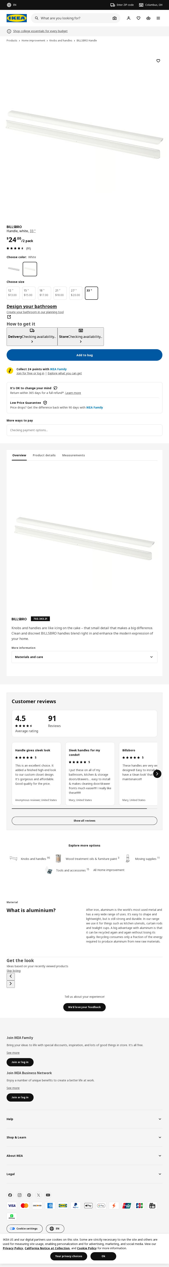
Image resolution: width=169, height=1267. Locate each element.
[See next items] (157, 774)
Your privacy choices (68, 1256)
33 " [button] (33, 231)
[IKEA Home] (17, 18)
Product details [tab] (44, 455)
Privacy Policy (13, 1248)
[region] (84, 134)
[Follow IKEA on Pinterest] (29, 1195)
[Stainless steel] (14, 269)
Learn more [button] (73, 393)
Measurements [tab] (73, 455)
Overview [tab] (19, 455)
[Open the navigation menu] (158, 18)
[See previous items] (11, 976)
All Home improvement (108, 870)
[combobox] (71, 18)
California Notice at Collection (47, 1248)
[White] (30, 269)
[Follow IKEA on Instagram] (19, 1195)
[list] (84, 774)
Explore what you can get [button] (65, 373)
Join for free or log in (30, 373)
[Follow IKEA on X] (38, 1195)
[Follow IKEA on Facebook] (10, 1195)
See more (13, 1053)
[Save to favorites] (158, 61)
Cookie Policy (87, 1248)
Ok (103, 1256)
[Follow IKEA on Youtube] (48, 1195)
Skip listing (14, 971)
